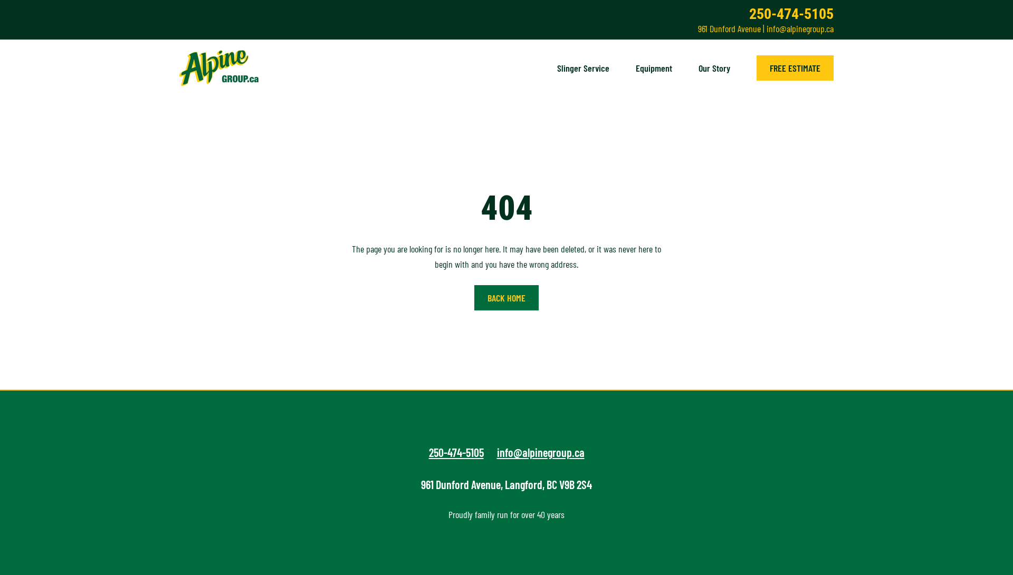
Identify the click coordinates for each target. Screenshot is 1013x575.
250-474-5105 (791, 14)
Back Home (506, 298)
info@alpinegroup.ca (800, 28)
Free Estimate (795, 68)
